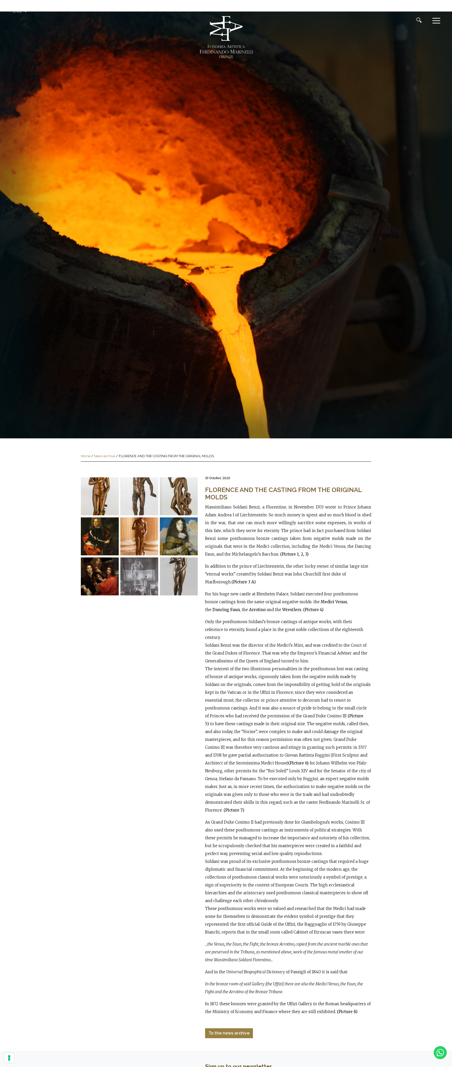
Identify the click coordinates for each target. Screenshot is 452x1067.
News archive (104, 456)
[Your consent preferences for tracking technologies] (9, 1058)
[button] (21, 11)
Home (85, 456)
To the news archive (229, 1033)
